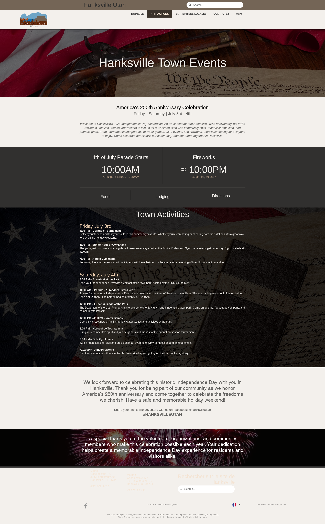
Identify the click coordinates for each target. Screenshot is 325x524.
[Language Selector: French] (237, 505)
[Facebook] (85, 506)
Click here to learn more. (196, 517)
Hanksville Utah (104, 4)
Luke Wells (281, 505)
